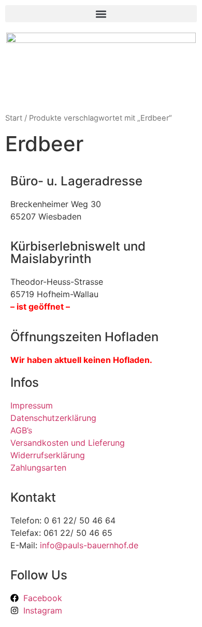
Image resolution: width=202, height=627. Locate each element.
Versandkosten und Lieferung (67, 443)
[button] (101, 13)
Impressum (31, 405)
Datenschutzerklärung (53, 418)
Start (13, 118)
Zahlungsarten (38, 467)
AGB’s (21, 430)
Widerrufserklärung (47, 455)
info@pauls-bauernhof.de (89, 545)
